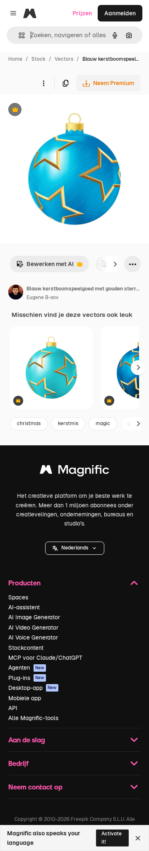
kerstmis (68, 423)
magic (103, 423)
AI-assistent (24, 607)
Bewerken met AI (45, 266)
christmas (29, 423)
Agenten (26, 667)
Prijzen (82, 13)
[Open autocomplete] (18, 35)
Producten (24, 582)
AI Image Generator (34, 617)
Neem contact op (35, 786)
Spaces (18, 597)
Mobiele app (24, 698)
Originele (54, 110)
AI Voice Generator (33, 637)
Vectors (64, 59)
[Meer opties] (43, 83)
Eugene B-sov (42, 297)
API (12, 708)
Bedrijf (18, 763)
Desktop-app (32, 688)
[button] (74, 548)
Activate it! (111, 837)
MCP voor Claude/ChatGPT (45, 657)
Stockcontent (25, 647)
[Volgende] (115, 264)
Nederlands (74, 547)
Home (15, 59)
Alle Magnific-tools (33, 718)
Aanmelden (120, 13)
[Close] (138, 838)
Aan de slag (26, 739)
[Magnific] (74, 471)
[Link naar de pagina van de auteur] (15, 293)
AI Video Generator (33, 627)
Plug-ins (26, 678)
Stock (38, 59)
